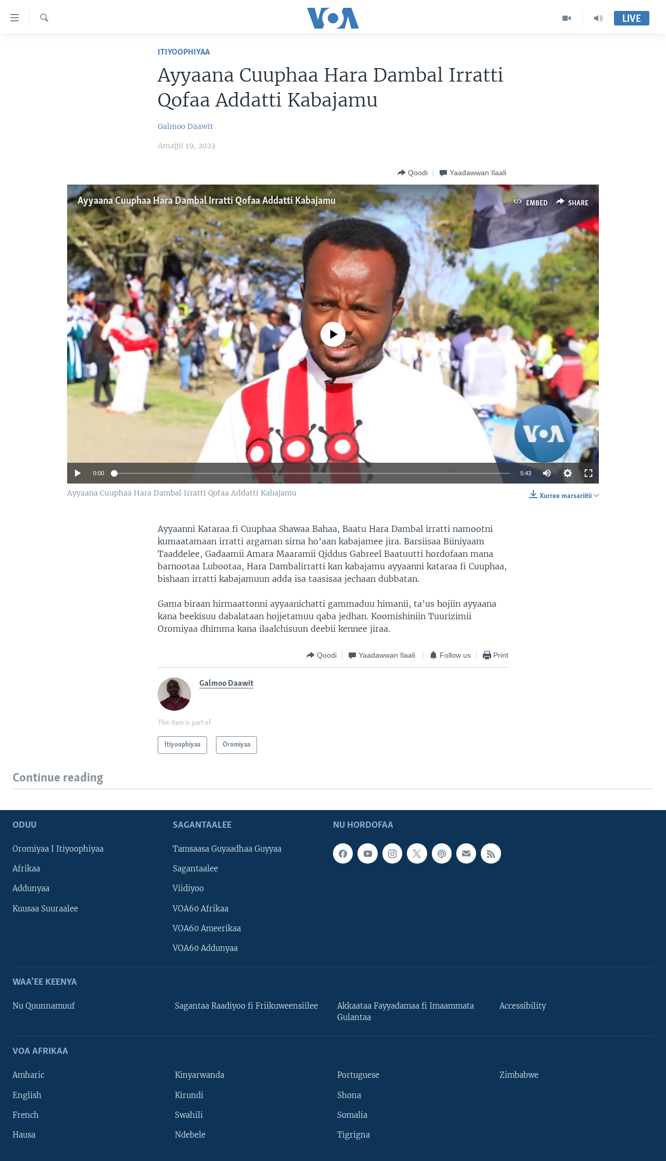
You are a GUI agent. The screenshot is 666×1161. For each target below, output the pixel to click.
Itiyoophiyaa (184, 52)
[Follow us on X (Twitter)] (417, 853)
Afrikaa (26, 868)
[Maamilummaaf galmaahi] (466, 853)
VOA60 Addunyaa (205, 948)
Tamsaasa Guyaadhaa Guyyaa (227, 849)
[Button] (413, 172)
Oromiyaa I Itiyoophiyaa (58, 849)
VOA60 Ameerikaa (207, 928)
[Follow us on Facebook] (343, 853)
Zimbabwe (519, 1075)
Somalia (352, 1114)
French (25, 1114)
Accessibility (522, 1006)
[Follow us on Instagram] (392, 853)
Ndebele (190, 1134)
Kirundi (189, 1095)
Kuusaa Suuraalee (45, 908)
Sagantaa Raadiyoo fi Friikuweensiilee (246, 1006)
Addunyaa (30, 888)
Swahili (189, 1114)
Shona (349, 1095)
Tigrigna (353, 1134)
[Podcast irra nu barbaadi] (442, 853)
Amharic (28, 1075)
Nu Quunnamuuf (43, 1006)
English (27, 1095)
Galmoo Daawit (185, 126)
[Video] (567, 18)
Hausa (23, 1134)
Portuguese (358, 1075)
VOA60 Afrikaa (200, 908)
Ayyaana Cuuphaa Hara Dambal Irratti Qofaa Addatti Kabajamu (207, 201)
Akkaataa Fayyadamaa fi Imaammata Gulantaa (405, 1011)
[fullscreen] (588, 473)
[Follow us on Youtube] (367, 853)
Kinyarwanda (199, 1075)
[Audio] (598, 18)
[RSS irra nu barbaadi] (491, 853)
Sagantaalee (195, 868)
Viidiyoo (188, 888)
